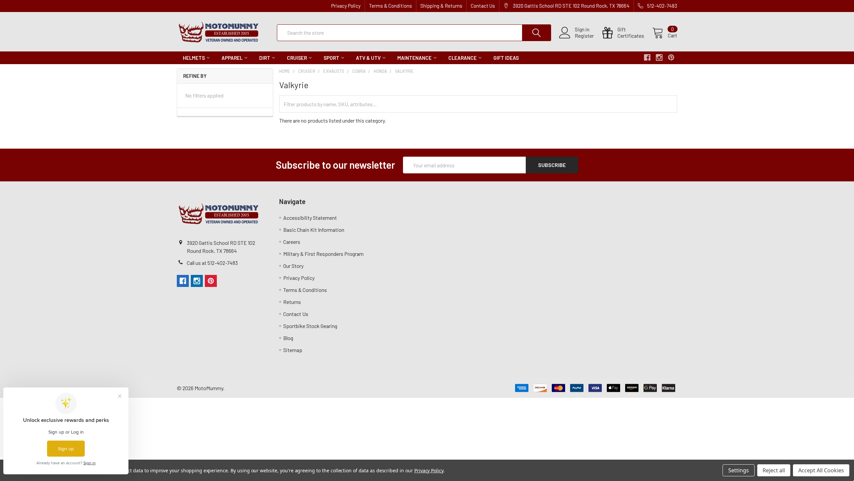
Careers (291, 241)
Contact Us (483, 6)
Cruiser (297, 58)
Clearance (462, 58)
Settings (738, 470)
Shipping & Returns (441, 6)
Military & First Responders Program (323, 254)
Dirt (264, 58)
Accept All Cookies (821, 470)
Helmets (194, 58)
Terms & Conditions (390, 6)
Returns (292, 302)
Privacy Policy (346, 6)
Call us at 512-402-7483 (212, 263)
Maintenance (414, 58)
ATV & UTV (368, 58)
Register (584, 36)
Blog (288, 338)
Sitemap (292, 350)
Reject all (774, 470)
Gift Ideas (506, 58)
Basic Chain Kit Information (313, 229)
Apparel (232, 58)
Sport (331, 58)
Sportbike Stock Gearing (310, 326)
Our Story (293, 266)
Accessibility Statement (310, 217)
